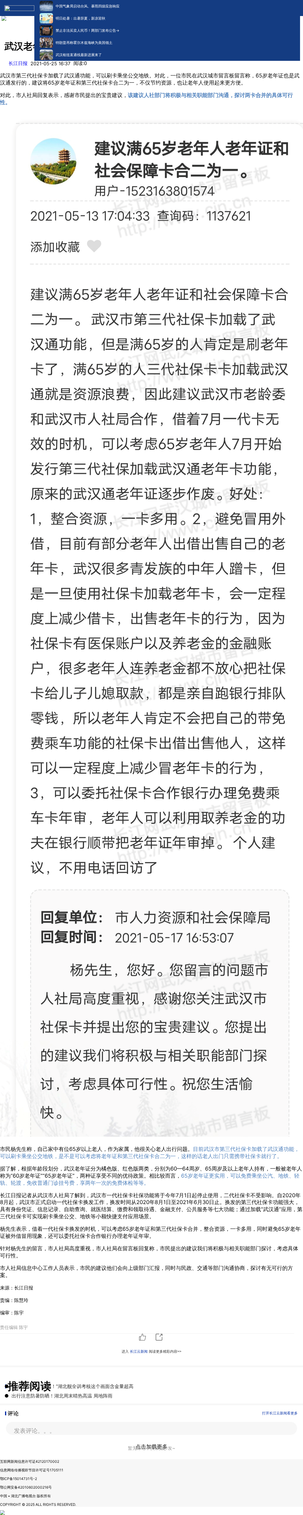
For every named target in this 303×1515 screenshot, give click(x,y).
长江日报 (18, 63)
